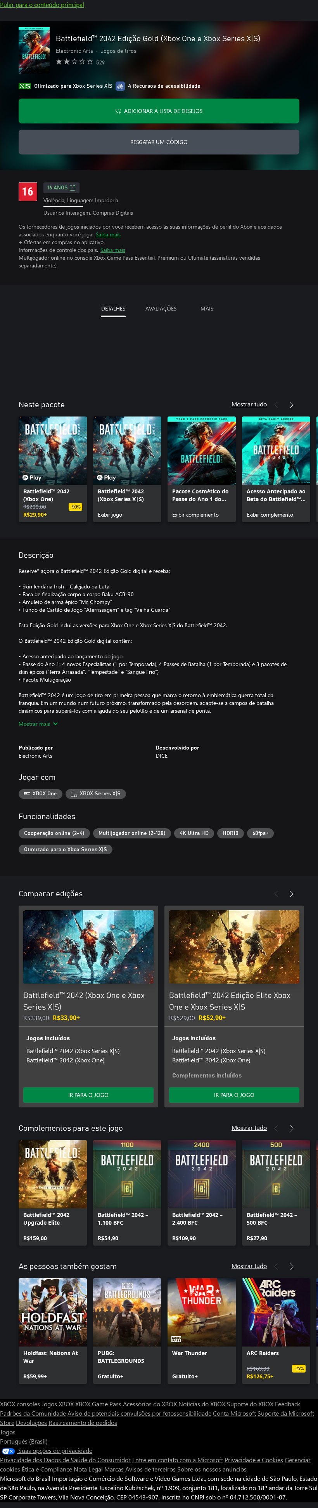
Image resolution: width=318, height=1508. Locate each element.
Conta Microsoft (234, 1413)
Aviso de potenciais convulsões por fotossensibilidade (139, 1413)
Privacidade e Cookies (254, 1460)
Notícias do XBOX (202, 1404)
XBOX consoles (20, 1404)
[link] (53, 469)
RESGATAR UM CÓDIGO (159, 142)
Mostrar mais (34, 723)
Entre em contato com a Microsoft (177, 1460)
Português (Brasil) (24, 1441)
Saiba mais (108, 234)
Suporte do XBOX (251, 1404)
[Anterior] (276, 404)
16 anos (57, 188)
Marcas (114, 1469)
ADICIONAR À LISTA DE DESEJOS (163, 111)
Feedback (287, 1404)
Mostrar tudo (249, 404)
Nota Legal (89, 1469)
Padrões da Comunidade (33, 1413)
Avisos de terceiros (150, 1469)
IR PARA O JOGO (88, 1094)
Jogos (8, 1432)
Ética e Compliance (47, 1469)
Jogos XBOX (58, 1404)
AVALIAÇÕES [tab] (160, 308)
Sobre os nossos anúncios (212, 1469)
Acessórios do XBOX (150, 1404)
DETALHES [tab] (113, 308)
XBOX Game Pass (98, 1404)
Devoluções (31, 1422)
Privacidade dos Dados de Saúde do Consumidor (65, 1460)
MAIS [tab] (206, 308)
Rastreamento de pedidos (82, 1422)
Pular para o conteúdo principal (42, 4)
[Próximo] (291, 404)
